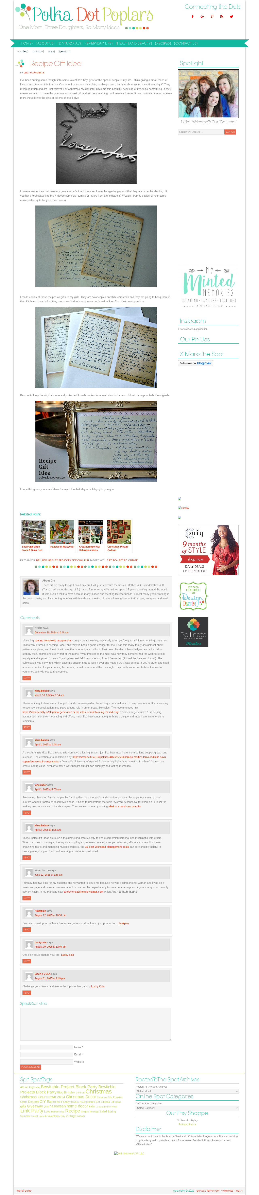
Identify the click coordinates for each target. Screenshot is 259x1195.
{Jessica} (65, 51)
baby (37, 1087)
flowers (74, 1101)
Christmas (98, 1091)
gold (46, 1106)
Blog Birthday (66, 1092)
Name (77, 1047)
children (80, 1092)
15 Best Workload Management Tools (107, 846)
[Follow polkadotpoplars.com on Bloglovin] (195, 366)
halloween (57, 1106)
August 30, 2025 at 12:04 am (50, 946)
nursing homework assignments (53, 640)
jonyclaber (41, 785)
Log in (239, 1190)
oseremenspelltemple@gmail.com (83, 891)
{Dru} (51, 51)
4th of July (27, 1087)
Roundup (94, 1111)
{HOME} (26, 43)
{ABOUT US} (44, 44)
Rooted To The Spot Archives (151, 1086)
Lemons (99, 1106)
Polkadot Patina (187, 1124)
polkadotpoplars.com (54, 19)
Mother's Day (57, 1111)
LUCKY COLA (43, 974)
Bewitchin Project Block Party (69, 1086)
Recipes (85, 1111)
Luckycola (41, 942)
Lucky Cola (97, 986)
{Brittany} (38, 51)
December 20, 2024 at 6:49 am (52, 632)
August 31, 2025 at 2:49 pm (50, 978)
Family (65, 1101)
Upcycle (43, 1116)
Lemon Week (110, 1106)
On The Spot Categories (149, 1103)
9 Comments (37, 72)
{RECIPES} (162, 44)
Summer (25, 1116)
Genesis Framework (207, 1190)
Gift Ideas (116, 1102)
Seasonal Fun (80, 560)
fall (58, 1101)
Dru (26, 72)
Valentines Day (56, 1116)
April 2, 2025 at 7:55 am (48, 789)
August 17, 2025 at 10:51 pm (50, 915)
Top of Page (24, 1190)
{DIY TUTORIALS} (69, 44)
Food (82, 1102)
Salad (103, 1111)
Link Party (31, 1111)
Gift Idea (112, 560)
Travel (34, 1116)
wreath (81, 1116)
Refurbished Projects (56, 560)
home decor (77, 1106)
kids (92, 1106)
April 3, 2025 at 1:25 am (48, 829)
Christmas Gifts (104, 1097)
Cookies (118, 1097)
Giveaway (35, 1106)
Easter (51, 1101)
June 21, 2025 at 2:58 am (49, 874)
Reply (27, 678)
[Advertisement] (208, 199)
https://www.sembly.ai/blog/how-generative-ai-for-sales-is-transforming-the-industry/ (70, 712)
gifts (23, 1106)
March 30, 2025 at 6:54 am (49, 695)
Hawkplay (40, 910)
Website (79, 1061)
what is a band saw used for (124, 806)
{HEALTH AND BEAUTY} (133, 44)
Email (77, 1054)
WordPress (227, 1190)
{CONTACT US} (186, 43)
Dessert (33, 1101)
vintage (133, 560)
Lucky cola (67, 954)
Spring (112, 1111)
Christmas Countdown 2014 (42, 1097)
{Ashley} (22, 51)
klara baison (42, 690)
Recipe (123, 560)
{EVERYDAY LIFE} (98, 44)
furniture (90, 1101)
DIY (42, 1101)
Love (47, 1111)
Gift (98, 1101)
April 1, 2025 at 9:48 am (48, 744)
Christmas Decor (81, 1096)
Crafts (23, 1101)
